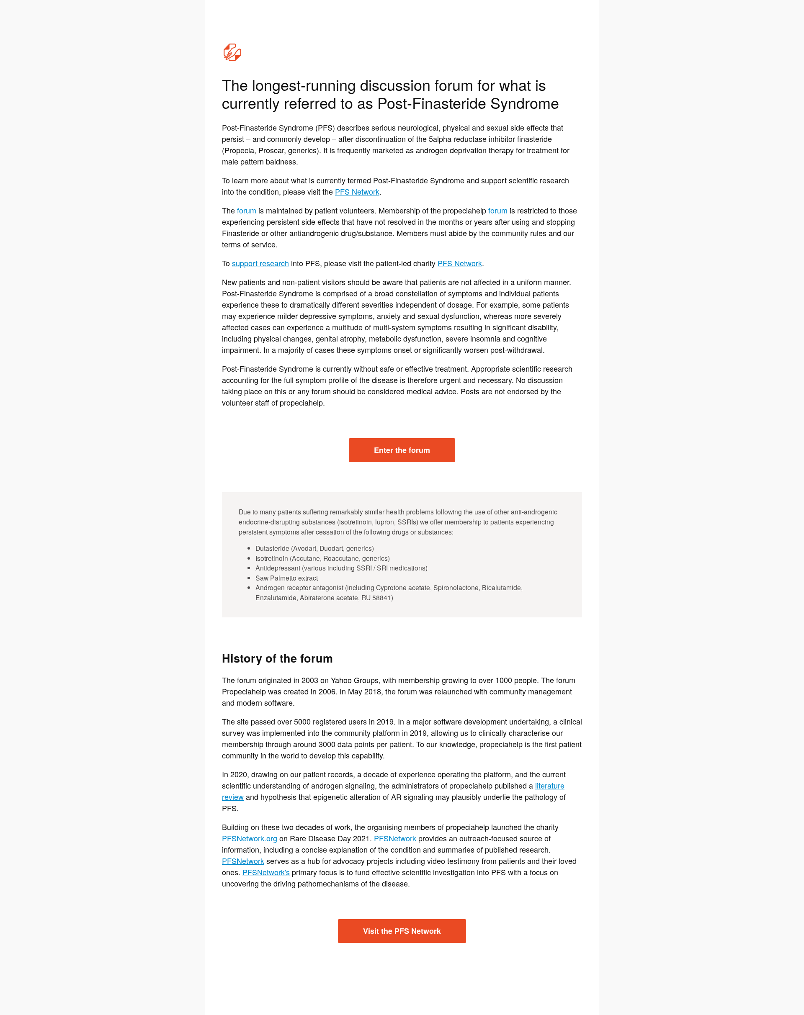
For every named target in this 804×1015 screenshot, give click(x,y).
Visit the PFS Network (402, 930)
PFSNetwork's (266, 871)
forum (246, 210)
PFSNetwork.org (249, 838)
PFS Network (357, 191)
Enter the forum (402, 450)
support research (260, 262)
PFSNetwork (395, 838)
